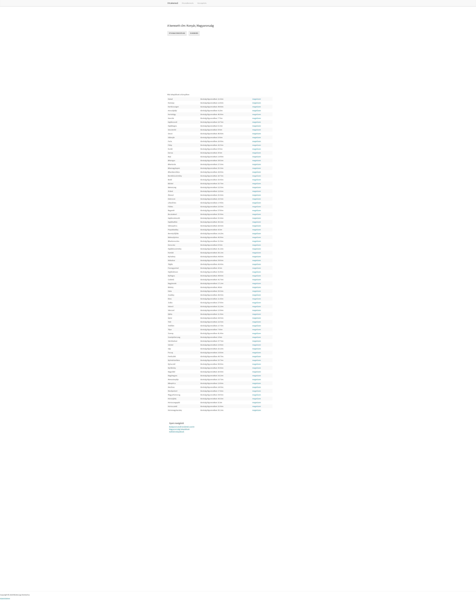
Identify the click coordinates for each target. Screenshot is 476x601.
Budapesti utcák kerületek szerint (181, 427)
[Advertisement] (212, 14)
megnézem (256, 99)
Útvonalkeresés (188, 3)
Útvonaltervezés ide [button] (177, 33)
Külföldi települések (176, 432)
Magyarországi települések (179, 429)
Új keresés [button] (194, 33)
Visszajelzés (202, 3)
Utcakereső (172, 3)
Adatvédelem (5, 598)
